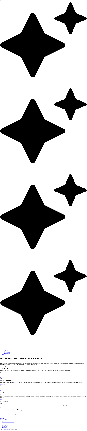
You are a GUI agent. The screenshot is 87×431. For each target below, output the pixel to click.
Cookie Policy (4, 427)
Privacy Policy (4, 426)
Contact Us (4, 354)
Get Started (2, 418)
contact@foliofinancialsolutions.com (8, 422)
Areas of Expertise (5, 350)
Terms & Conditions (5, 425)
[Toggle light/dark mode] (43, 173)
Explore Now (2, 377)
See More (1, 399)
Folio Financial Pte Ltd (6, 429)
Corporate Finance (7, 353)
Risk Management (7, 352)
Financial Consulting (7, 351)
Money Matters (4, 349)
